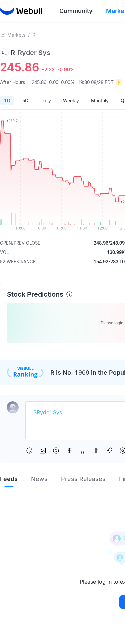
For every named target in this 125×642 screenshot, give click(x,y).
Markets (16, 35)
